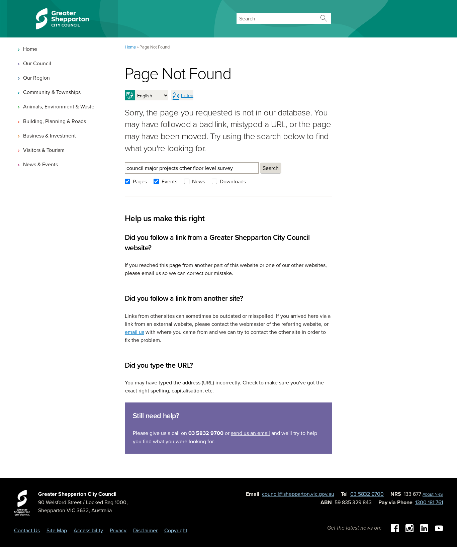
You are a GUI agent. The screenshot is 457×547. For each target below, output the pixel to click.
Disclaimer (145, 530)
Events (169, 181)
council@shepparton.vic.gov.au (298, 493)
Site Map (57, 530)
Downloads (233, 181)
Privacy (118, 530)
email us (134, 332)
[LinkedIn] (424, 527)
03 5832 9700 (367, 493)
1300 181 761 (429, 502)
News (198, 181)
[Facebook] (395, 527)
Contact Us (27, 530)
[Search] (324, 18)
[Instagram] (409, 527)
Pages (140, 181)
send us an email (250, 433)
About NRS (433, 494)
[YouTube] (439, 527)
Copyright (175, 530)
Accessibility (88, 530)
